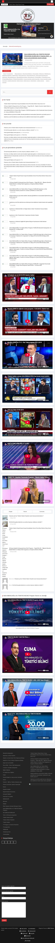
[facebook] (3, 842)
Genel (4, 73)
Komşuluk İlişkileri (7, 794)
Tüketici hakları (6, 822)
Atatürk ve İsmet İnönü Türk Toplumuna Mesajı (13, 758)
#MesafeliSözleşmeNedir (22, 77)
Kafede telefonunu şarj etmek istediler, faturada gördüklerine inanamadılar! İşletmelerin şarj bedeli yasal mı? (27, 114)
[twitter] (12, 842)
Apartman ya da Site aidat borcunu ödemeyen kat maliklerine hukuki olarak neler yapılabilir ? (24, 116)
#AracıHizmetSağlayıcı (27, 73)
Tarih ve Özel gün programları (10, 815)
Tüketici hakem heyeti (8, 817)
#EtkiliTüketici (15, 75)
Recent (25, 511)
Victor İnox (24, 134)
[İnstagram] (14, 842)
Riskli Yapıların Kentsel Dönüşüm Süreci (12, 806)
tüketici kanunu (27, 80)
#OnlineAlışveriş (31, 77)
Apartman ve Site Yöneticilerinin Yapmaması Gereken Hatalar (24, 215)
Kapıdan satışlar (6, 789)
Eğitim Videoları (6, 770)
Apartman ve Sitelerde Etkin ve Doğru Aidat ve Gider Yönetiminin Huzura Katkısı (28, 208)
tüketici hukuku (20, 80)
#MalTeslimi (4, 77)
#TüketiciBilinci (38, 77)
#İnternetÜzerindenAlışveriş (42, 75)
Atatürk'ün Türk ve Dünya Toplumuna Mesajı (13, 760)
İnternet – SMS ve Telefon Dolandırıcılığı (12, 782)
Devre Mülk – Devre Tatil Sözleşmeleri (11, 765)
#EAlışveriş (41, 73)
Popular (10, 511)
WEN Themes (51, 928)
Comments (42, 511)
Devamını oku (6, 70)
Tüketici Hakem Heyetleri (8, 819)
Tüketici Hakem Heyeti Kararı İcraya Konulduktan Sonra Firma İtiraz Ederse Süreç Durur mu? (24, 103)
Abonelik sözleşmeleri (8, 753)
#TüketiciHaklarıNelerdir (7, 79)
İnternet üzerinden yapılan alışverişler (11, 784)
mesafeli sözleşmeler (11, 80)
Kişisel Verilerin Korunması (9, 791)
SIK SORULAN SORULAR (9, 812)
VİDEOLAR (5, 829)
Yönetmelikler (6, 834)
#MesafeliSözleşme (12, 77)
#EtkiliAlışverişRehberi (7, 75)
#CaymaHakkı (36, 73)
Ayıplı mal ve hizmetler (8, 762)
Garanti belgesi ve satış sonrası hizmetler (12, 777)
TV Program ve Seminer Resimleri (11, 824)
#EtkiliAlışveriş (47, 73)
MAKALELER (6, 798)
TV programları (9, 73)
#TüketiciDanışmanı (46, 77)
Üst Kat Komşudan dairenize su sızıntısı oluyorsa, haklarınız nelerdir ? (19, 130)
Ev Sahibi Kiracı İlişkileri (8, 772)
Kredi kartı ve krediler (8, 796)
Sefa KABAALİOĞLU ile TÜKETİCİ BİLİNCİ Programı (12, 809)
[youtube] (6, 842)
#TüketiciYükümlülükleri (18, 79)
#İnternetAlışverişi (22, 75)
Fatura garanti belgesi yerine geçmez (12, 132)
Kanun (4, 786)
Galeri (4, 774)
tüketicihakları (33, 80)
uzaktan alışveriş (40, 80)
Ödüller (4, 803)
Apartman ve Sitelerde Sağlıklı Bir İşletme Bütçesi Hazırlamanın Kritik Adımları (27, 221)
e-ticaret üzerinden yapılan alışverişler (32, 79)
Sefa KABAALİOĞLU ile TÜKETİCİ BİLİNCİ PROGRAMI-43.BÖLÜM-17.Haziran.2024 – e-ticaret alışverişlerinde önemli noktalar (38, 56)
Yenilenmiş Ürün (6, 831)
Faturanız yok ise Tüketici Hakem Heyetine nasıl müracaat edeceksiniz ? (20, 127)
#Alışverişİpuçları (18, 73)
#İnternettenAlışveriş (31, 75)
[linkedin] (9, 842)
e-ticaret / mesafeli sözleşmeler (10, 767)
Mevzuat (5, 801)
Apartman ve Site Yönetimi (9, 755)
